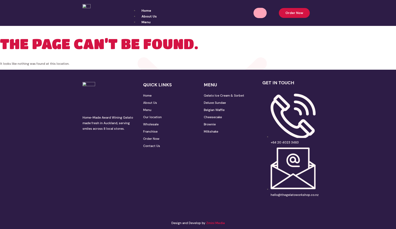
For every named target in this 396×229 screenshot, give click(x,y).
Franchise (150, 132)
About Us (149, 16)
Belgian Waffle (214, 110)
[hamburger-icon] (260, 13)
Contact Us (151, 146)
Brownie (210, 124)
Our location (152, 117)
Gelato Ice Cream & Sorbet (224, 96)
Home (146, 10)
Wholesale (151, 124)
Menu (147, 110)
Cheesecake (213, 117)
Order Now (151, 139)
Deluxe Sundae (215, 103)
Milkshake (211, 132)
